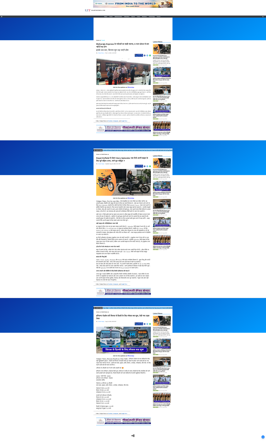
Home (97, 40)
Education (126, 16)
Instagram (115, 121)
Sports (133, 16)
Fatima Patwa (101, 53)
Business (144, 16)
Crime (138, 16)
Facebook (110, 121)
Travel (110, 16)
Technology (152, 16)
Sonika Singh (101, 163)
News (105, 16)
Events (158, 16)
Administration (118, 16)
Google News (124, 121)
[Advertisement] (133, 27)
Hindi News (104, 154)
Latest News (157, 42)
